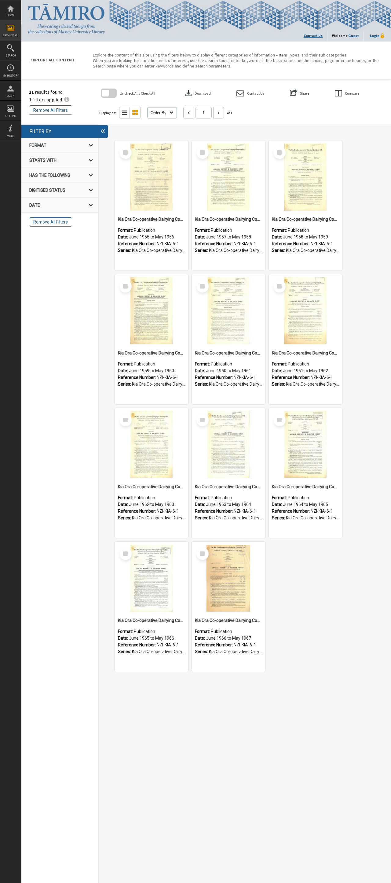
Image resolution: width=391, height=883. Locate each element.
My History (10, 76)
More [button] (10, 136)
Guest (353, 35)
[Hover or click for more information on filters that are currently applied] (66, 99)
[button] (250, 93)
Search (10, 55)
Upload (10, 116)
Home (11, 15)
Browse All (10, 35)
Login (11, 96)
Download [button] (197, 93)
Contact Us (313, 35)
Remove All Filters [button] (50, 110)
